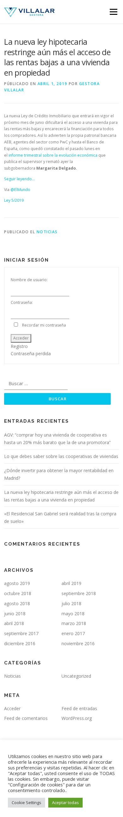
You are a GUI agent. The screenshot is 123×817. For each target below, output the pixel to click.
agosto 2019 (17, 583)
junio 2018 (15, 614)
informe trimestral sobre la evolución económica (53, 155)
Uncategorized (76, 676)
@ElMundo (20, 189)
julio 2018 (71, 603)
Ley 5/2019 (14, 200)
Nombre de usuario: (29, 279)
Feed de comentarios (26, 718)
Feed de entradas (79, 708)
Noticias (47, 232)
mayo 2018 (73, 614)
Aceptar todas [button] (65, 802)
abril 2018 (14, 623)
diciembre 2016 (19, 643)
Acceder (21, 338)
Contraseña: (22, 302)
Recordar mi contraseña (44, 325)
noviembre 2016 (78, 643)
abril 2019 (71, 583)
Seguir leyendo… (19, 179)
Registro (19, 346)
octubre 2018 (17, 593)
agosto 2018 (17, 603)
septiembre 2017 (21, 633)
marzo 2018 (74, 623)
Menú (113, 11)
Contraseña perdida (31, 353)
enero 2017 (73, 633)
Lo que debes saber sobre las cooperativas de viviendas (61, 456)
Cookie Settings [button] (26, 802)
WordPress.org (77, 718)
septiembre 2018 (79, 593)
